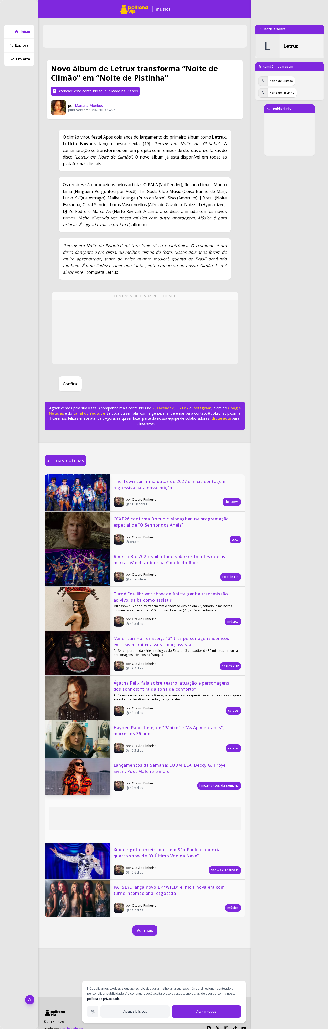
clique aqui (221, 418)
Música (163, 9)
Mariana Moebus (89, 105)
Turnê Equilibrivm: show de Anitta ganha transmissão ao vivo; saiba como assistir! (171, 597)
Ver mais (145, 930)
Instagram (201, 408)
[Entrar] (29, 999)
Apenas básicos (135, 1011)
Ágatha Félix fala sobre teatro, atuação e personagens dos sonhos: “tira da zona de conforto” (172, 686)
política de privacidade (103, 998)
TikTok (181, 408)
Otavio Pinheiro (144, 499)
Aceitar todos (206, 1011)
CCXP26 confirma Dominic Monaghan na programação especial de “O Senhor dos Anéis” (172, 522)
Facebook (165, 408)
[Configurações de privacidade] (92, 1011)
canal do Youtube (88, 413)
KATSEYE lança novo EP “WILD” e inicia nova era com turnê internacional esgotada (170, 890)
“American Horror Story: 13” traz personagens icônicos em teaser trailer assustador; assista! (172, 641)
